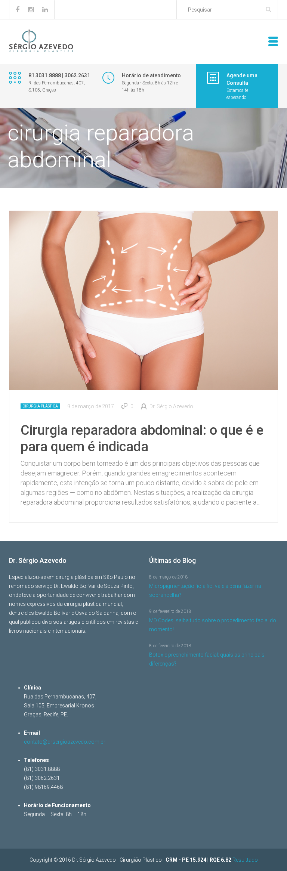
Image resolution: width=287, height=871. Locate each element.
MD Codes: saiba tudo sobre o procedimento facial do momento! (212, 624)
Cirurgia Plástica (40, 406)
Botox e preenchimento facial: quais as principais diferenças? (207, 659)
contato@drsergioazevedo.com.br (64, 742)
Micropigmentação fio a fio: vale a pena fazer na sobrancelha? (205, 590)
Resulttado (245, 860)
